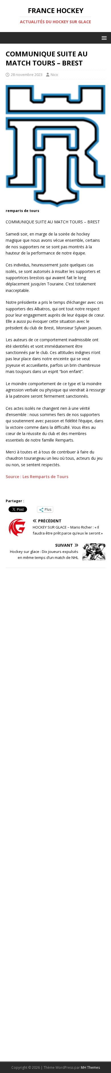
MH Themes (90, 1067)
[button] (103, 37)
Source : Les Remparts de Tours (37, 476)
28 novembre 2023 (26, 74)
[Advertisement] (55, 812)
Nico (54, 74)
